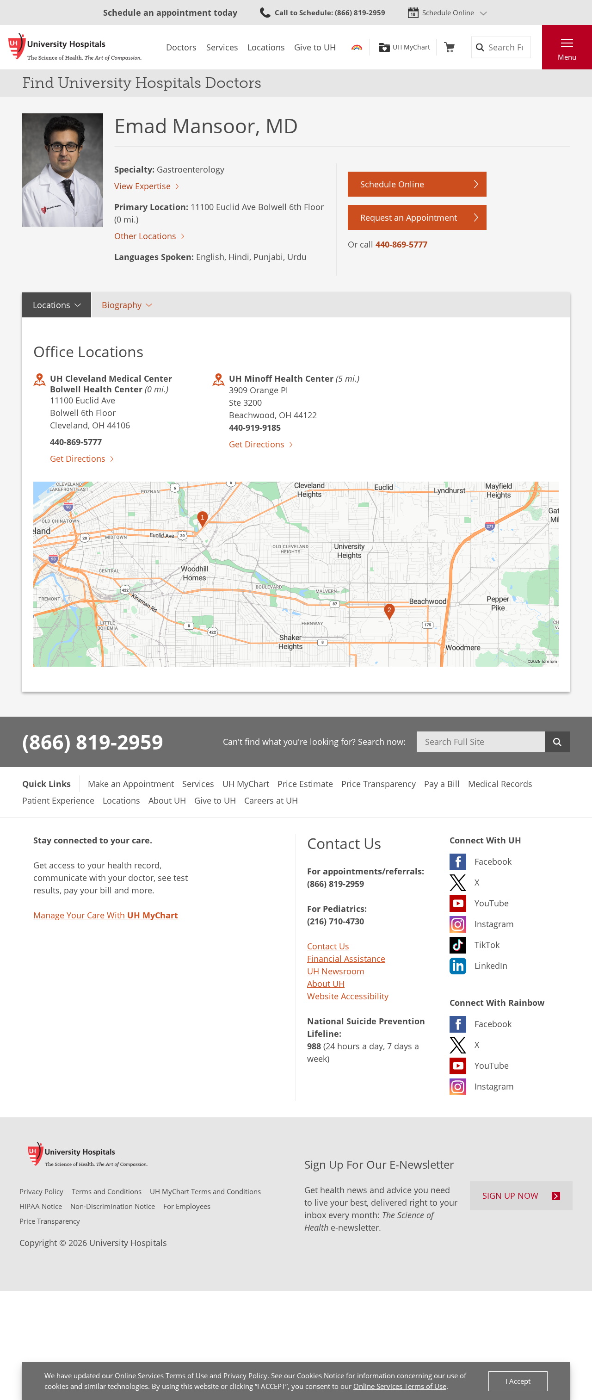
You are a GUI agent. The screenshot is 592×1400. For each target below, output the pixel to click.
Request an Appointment (408, 217)
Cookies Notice (320, 1375)
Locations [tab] (51, 304)
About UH (326, 983)
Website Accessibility (347, 996)
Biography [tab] (122, 304)
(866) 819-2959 (92, 741)
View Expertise (142, 186)
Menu (567, 57)
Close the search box (537, 47)
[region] (296, 574)
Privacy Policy (245, 1375)
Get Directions (77, 458)
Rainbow (357, 47)
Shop (449, 47)
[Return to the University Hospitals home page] (75, 47)
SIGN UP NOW (510, 1195)
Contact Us (328, 946)
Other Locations (145, 236)
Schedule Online (448, 12)
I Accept (518, 1381)
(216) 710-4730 (335, 921)
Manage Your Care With (105, 915)
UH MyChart (411, 47)
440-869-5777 (401, 244)
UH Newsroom (335, 971)
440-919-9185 (255, 427)
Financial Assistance (346, 958)
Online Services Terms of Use (161, 1375)
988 (314, 1046)
